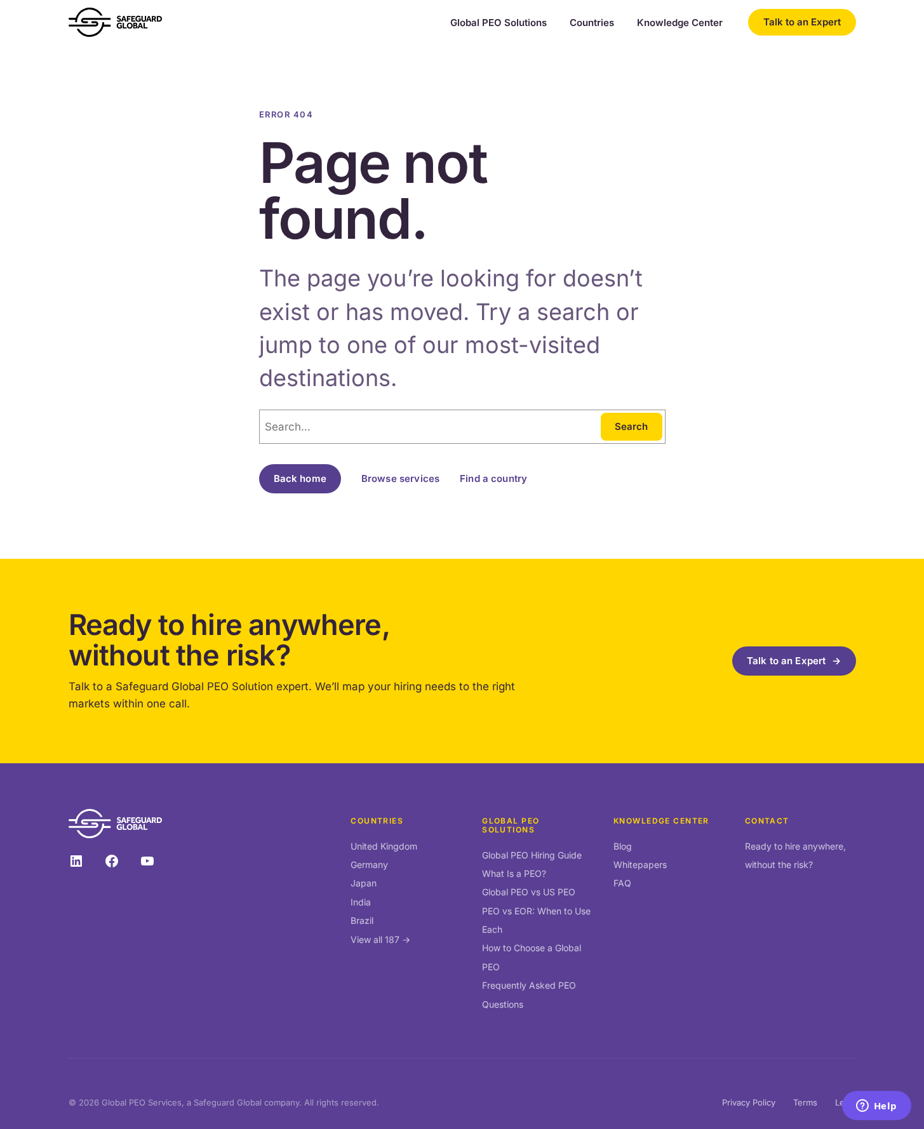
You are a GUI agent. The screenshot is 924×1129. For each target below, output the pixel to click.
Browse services (400, 478)
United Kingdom (384, 846)
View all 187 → (380, 939)
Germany (369, 864)
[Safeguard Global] (116, 22)
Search (631, 426)
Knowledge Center (680, 23)
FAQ (622, 883)
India (361, 902)
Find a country (493, 478)
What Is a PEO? (514, 873)
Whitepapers (640, 864)
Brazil (362, 920)
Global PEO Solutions (498, 23)
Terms (805, 1102)
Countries (592, 23)
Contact (767, 820)
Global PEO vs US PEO (528, 891)
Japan (364, 883)
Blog (622, 846)
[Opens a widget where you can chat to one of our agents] (876, 1107)
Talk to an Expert (802, 22)
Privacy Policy (748, 1102)
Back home (300, 478)
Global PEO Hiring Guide (532, 855)
